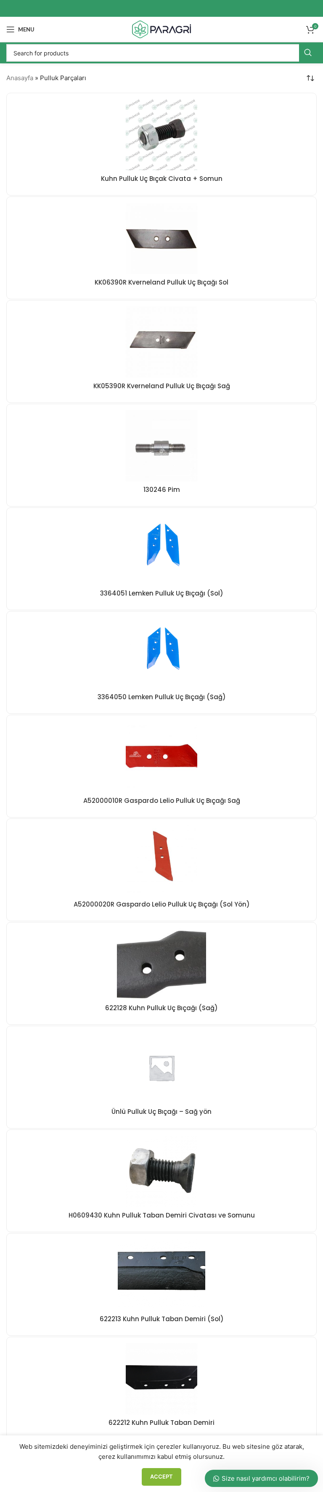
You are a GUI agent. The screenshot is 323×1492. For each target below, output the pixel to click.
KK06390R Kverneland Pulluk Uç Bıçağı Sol (161, 282)
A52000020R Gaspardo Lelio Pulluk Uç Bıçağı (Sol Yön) (162, 904)
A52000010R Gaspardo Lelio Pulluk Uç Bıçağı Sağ (161, 800)
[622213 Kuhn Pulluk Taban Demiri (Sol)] (161, 1275)
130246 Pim (161, 489)
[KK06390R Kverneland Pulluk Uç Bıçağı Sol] (161, 238)
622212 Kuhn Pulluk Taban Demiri (161, 1422)
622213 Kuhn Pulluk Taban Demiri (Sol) (162, 1318)
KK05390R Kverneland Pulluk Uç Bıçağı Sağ (161, 385)
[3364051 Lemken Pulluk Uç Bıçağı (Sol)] (161, 549)
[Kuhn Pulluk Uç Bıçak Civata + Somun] (161, 134)
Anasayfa (19, 78)
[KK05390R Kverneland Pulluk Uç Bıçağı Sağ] (161, 342)
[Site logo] (161, 29)
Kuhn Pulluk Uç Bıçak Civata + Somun (161, 178)
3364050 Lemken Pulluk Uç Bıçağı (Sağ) (162, 696)
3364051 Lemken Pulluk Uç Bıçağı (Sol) (161, 593)
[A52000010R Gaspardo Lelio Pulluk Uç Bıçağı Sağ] (161, 756)
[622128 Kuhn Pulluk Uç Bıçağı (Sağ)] (161, 964)
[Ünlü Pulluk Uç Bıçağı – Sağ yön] (161, 1067)
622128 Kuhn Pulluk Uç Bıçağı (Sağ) (161, 1007)
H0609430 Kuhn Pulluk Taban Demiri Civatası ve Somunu (162, 1215)
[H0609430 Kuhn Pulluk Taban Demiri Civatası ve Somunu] (161, 1171)
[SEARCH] (308, 53)
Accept (161, 1476)
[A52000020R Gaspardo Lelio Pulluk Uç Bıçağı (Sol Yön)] (161, 860)
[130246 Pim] (161, 445)
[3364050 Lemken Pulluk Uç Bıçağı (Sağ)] (161, 653)
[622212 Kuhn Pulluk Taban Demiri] (161, 1378)
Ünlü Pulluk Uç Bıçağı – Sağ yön (161, 1111)
